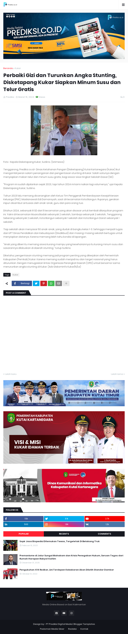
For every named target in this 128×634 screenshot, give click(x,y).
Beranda (8, 68)
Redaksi (72, 628)
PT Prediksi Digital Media (59, 624)
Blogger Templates (84, 624)
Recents (64, 533)
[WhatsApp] (51, 283)
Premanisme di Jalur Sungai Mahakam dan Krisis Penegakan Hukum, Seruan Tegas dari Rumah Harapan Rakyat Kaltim (71, 557)
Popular (23, 533)
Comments (104, 533)
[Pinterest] (43, 283)
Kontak (84, 628)
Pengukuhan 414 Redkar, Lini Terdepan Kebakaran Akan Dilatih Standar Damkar (67, 569)
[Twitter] (36, 283)
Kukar (18, 68)
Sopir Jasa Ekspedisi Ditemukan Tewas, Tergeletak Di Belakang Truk (60, 541)
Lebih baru (10, 374)
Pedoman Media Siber (52, 628)
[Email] (58, 283)
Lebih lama (117, 374)
